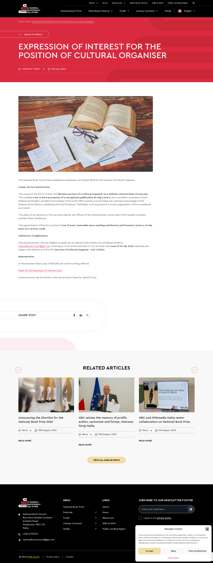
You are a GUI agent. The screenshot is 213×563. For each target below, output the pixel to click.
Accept (149, 551)
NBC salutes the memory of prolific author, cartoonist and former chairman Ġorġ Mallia (106, 421)
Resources (117, 3)
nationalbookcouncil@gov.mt (38, 540)
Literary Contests (145, 11)
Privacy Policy (173, 558)
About (92, 3)
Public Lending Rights (178, 3)
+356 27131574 (30, 534)
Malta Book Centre (139, 3)
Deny (173, 551)
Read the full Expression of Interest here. (40, 270)
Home (20, 22)
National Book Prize (71, 11)
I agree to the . (157, 518)
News (105, 3)
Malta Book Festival (99, 11)
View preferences (197, 551)
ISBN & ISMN (157, 3)
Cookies (69, 557)
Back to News (33, 34)
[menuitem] (186, 11)
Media (168, 11)
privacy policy (164, 518)
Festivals (67, 512)
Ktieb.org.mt (33, 557)
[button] (207, 529)
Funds (123, 11)
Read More (24, 441)
